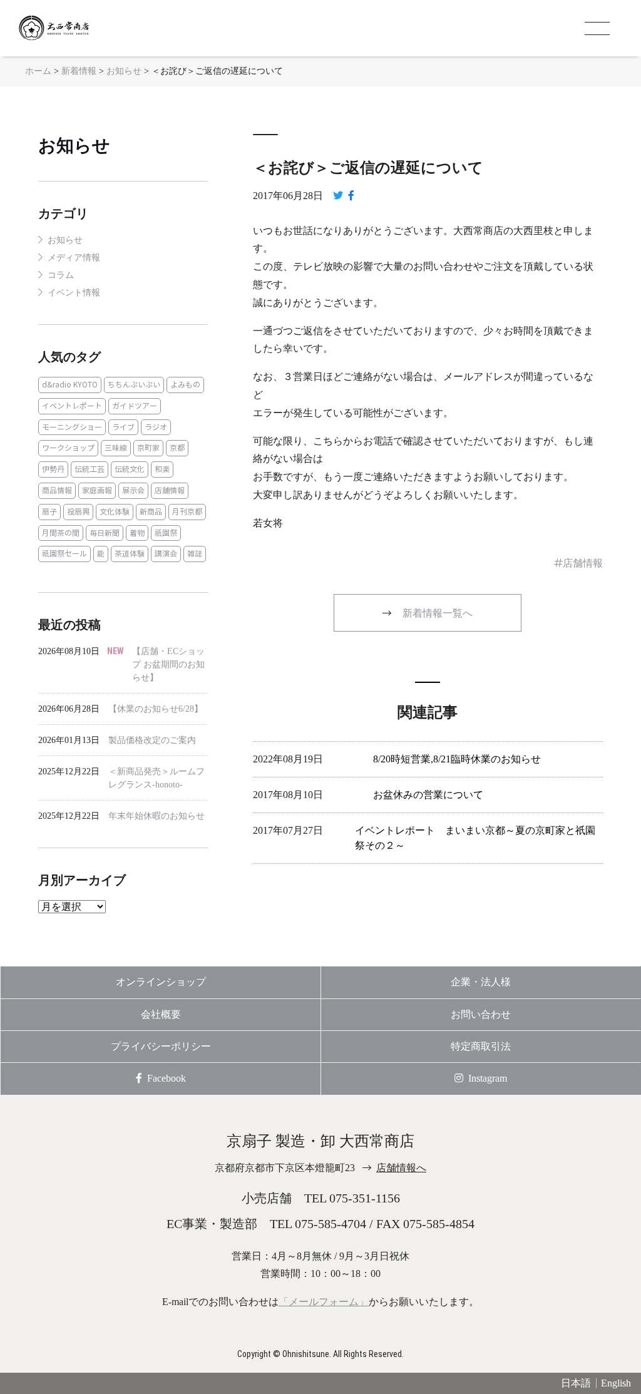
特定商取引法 (481, 1046)
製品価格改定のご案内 (152, 740)
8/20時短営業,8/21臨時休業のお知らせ (457, 759)
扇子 (49, 511)
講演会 (166, 553)
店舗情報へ (401, 1167)
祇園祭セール (64, 553)
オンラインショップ (161, 981)
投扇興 (78, 511)
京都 (177, 448)
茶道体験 (130, 553)
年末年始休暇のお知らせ (156, 816)
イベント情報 (74, 292)
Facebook (166, 1078)
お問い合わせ (481, 1014)
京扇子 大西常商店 (69, 28)
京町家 (148, 448)
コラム (61, 275)
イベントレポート (72, 406)
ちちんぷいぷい (134, 384)
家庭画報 (97, 490)
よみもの (185, 384)
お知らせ (74, 145)
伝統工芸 (89, 469)
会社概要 (161, 1014)
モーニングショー (72, 427)
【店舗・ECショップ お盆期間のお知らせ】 (168, 664)
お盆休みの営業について (428, 794)
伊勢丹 (53, 469)
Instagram (487, 1078)
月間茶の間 (60, 533)
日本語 (576, 1383)
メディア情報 (74, 257)
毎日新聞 (105, 533)
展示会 (133, 490)
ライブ (123, 427)
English (616, 1383)
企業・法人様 (481, 981)
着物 (137, 533)
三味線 (116, 448)
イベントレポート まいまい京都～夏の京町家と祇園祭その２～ (475, 838)
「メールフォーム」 (324, 1301)
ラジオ (156, 427)
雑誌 (194, 553)
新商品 (151, 511)
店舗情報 (170, 490)
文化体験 (115, 511)
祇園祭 (166, 533)
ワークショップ (68, 448)
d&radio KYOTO (70, 384)
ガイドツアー (134, 406)
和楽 (162, 469)
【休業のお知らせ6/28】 (155, 709)
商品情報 (57, 490)
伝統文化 (130, 469)
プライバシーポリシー (161, 1046)
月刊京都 (187, 511)
